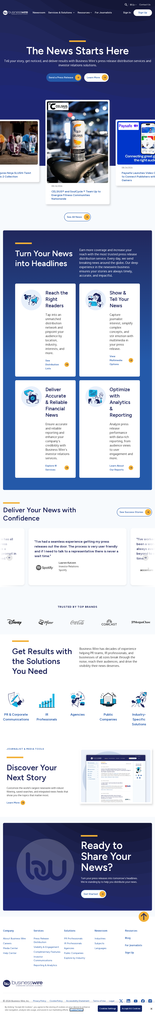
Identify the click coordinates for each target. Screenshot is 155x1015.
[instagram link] (150, 1001)
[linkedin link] (128, 1001)
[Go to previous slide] (10, 558)
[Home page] (15, 12)
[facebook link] (143, 1001)
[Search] (126, 4)
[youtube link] (135, 1001)
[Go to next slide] (145, 558)
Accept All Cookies (131, 1008)
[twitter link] (121, 1001)
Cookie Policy (76, 1010)
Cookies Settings (107, 1008)
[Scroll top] (144, 917)
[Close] (151, 1008)
